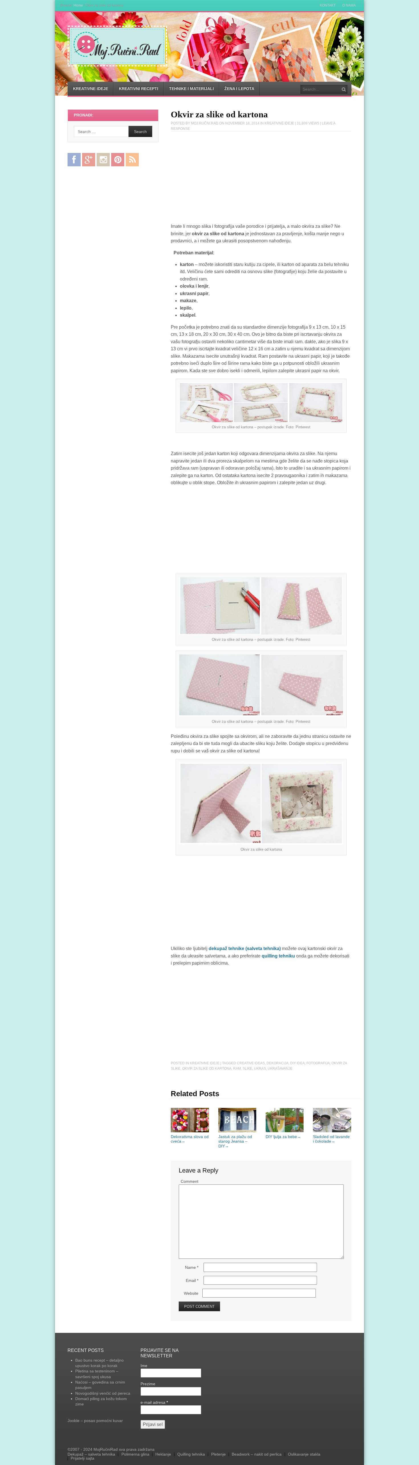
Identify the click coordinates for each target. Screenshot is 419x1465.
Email (192, 1280)
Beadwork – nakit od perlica (257, 1454)
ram (237, 1068)
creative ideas (251, 1063)
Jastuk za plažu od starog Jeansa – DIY (235, 1141)
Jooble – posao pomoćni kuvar (95, 1420)
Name (191, 1267)
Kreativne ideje (90, 88)
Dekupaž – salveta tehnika (91, 1454)
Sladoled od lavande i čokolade (331, 1138)
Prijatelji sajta (82, 1458)
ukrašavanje (280, 1068)
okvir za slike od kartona (206, 1068)
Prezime (148, 1384)
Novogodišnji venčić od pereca (102, 1393)
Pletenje (218, 1454)
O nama (349, 5)
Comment (189, 1181)
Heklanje (163, 1454)
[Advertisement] (261, 178)
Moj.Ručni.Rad (204, 123)
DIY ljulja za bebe (283, 1136)
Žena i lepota (239, 88)
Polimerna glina (135, 1454)
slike (247, 1068)
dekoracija (277, 1063)
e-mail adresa (154, 1402)
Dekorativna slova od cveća (190, 1138)
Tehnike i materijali (191, 88)
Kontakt (327, 5)
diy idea (297, 1063)
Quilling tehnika (191, 1454)
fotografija (318, 1063)
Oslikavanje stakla (304, 1454)
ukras (260, 1068)
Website (191, 1293)
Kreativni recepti (138, 88)
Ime (144, 1365)
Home (78, 5)
